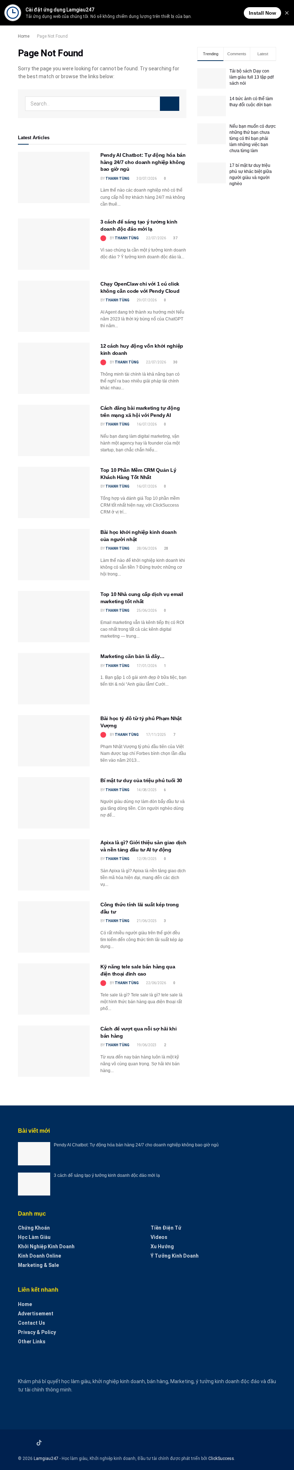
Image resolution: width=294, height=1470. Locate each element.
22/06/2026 (155, 983)
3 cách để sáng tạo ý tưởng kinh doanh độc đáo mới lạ (107, 1175)
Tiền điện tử (166, 1228)
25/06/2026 (146, 610)
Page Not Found (52, 36)
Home (23, 36)
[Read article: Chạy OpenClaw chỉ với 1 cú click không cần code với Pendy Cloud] (54, 306)
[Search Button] (169, 104)
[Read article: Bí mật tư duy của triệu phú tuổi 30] (54, 802)
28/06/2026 (146, 548)
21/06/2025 (146, 921)
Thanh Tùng (117, 178)
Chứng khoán (34, 1228)
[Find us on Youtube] (29, 1443)
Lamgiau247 (46, 1458)
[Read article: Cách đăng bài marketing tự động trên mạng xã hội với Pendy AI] (54, 430)
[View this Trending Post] (103, 238)
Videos (159, 1237)
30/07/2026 (146, 178)
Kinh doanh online (39, 1256)
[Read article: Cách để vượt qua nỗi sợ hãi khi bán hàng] (54, 1051)
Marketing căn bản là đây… (132, 656)
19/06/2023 (146, 1045)
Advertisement (35, 1313)
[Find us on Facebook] (20, 1443)
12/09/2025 (146, 859)
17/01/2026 (146, 666)
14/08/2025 (146, 790)
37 (174, 238)
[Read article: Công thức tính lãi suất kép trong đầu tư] (54, 927)
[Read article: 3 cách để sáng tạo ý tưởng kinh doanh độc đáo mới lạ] (54, 244)
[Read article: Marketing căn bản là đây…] (54, 678)
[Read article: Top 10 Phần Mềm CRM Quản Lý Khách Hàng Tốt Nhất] (54, 492)
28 (165, 548)
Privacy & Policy (37, 1332)
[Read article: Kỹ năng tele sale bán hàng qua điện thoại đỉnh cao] (54, 989)
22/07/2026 (155, 238)
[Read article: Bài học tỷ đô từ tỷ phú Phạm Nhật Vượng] (54, 740)
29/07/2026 (146, 300)
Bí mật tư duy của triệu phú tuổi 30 (141, 780)
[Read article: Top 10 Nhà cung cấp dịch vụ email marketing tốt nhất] (54, 616)
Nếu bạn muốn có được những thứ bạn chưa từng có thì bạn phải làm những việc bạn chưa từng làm (252, 138)
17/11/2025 (155, 735)
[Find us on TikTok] (39, 1443)
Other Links (32, 1341)
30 (174, 362)
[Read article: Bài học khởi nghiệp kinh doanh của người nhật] (54, 554)
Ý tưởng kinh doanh (175, 1256)
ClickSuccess (221, 1458)
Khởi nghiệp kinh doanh (46, 1246)
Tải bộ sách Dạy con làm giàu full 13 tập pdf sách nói (251, 77)
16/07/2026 (146, 424)
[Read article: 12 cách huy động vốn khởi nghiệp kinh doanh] (54, 368)
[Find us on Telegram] (49, 1443)
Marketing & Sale (38, 1265)
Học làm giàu (34, 1237)
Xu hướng (162, 1246)
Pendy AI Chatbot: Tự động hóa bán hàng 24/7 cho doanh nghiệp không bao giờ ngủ (143, 162)
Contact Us (31, 1323)
